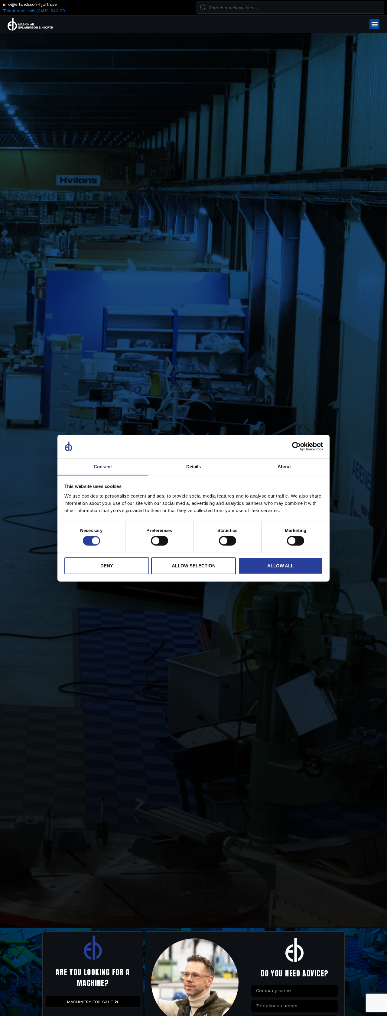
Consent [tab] (103, 466)
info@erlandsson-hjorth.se (30, 4)
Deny (106, 565)
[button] (374, 24)
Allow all (280, 565)
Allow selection (194, 565)
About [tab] (284, 466)
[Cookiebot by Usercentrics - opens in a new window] (296, 446)
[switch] (159, 540)
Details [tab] (193, 466)
